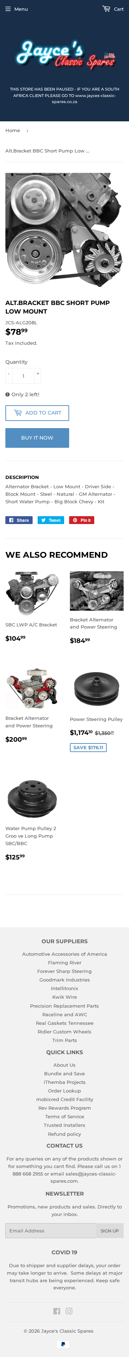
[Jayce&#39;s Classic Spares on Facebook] (57, 1312)
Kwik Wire (64, 997)
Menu (21, 9)
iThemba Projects (65, 1082)
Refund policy (64, 1134)
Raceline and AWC (64, 1014)
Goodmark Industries (64, 980)
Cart (118, 9)
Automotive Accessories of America (64, 954)
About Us (64, 1065)
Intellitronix (64, 988)
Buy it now (37, 438)
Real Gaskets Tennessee (65, 1023)
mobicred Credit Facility (64, 1099)
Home (12, 130)
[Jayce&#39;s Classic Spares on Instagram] (69, 1312)
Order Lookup (64, 1091)
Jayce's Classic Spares (67, 1331)
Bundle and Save (64, 1073)
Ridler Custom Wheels (64, 1031)
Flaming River (64, 962)
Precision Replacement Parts (64, 1006)
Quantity (16, 362)
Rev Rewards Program (64, 1108)
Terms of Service (64, 1116)
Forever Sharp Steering (64, 971)
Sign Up (110, 1231)
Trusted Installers (64, 1125)
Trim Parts (64, 1040)
